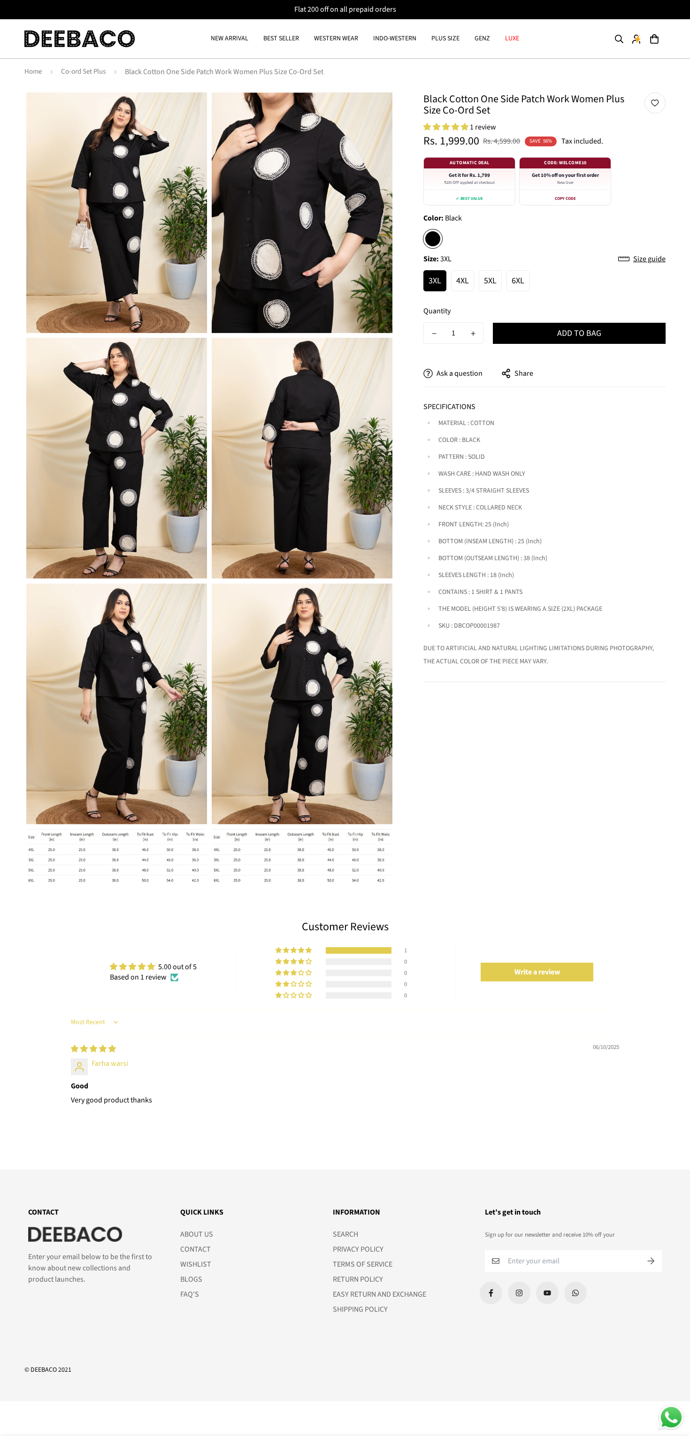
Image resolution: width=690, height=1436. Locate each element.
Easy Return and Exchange (379, 1294)
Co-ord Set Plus (83, 71)
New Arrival (229, 38)
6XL (518, 281)
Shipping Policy (360, 1309)
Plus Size (445, 38)
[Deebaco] (79, 38)
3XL (435, 281)
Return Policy (358, 1279)
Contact (195, 1249)
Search (345, 1234)
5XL (490, 281)
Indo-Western (394, 38)
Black (432, 238)
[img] (93, 1049)
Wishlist (195, 1264)
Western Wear (336, 38)
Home (33, 71)
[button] (654, 38)
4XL (462, 281)
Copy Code (565, 199)
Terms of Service (362, 1264)
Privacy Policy (358, 1249)
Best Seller (281, 38)
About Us (196, 1234)
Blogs (191, 1279)
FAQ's (189, 1294)
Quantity (437, 311)
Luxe (512, 38)
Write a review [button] (537, 972)
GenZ (482, 38)
